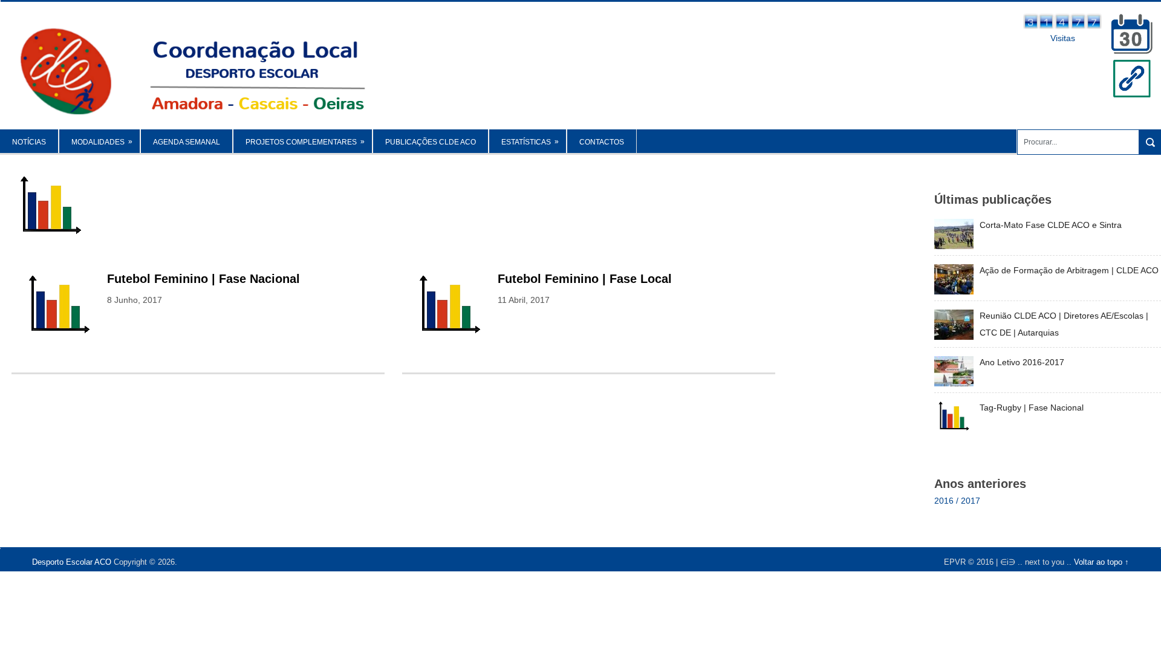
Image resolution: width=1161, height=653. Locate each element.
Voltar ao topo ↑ (1101, 562)
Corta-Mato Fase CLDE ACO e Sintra (1051, 225)
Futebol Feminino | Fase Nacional (203, 278)
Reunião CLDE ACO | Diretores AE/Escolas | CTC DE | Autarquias (1064, 324)
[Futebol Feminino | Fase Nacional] (59, 305)
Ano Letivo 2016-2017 (1022, 362)
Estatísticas (530, 141)
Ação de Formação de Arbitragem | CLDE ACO (1069, 270)
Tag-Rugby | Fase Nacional (1032, 407)
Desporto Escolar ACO (71, 562)
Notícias (29, 142)
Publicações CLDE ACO (430, 142)
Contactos (601, 142)
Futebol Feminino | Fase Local (585, 278)
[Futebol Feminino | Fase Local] (450, 305)
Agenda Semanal (186, 142)
